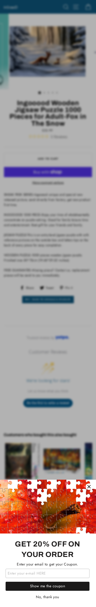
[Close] (89, 486)
